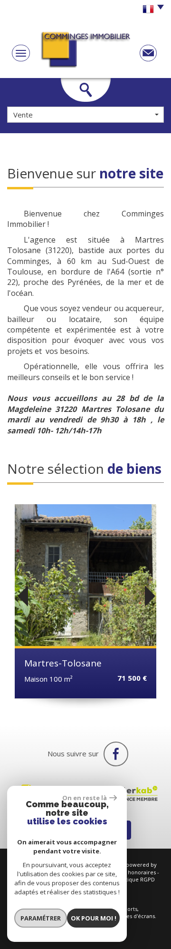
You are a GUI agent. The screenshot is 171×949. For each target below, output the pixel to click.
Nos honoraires (136, 872)
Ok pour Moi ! (93, 918)
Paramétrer (40, 918)
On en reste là (84, 797)
